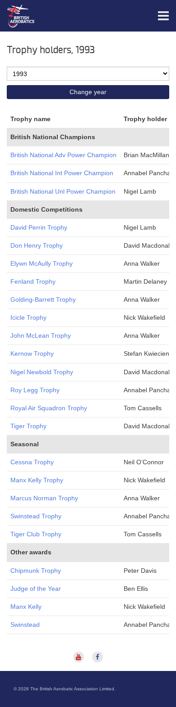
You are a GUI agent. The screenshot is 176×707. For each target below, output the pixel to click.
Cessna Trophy (32, 462)
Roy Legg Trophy (35, 390)
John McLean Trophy (40, 335)
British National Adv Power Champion (63, 155)
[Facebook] (97, 656)
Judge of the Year (35, 588)
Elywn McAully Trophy (41, 263)
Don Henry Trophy (36, 245)
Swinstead (25, 624)
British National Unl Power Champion (63, 191)
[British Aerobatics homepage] (9, 16)
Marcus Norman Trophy (44, 498)
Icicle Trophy (28, 317)
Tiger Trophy (28, 426)
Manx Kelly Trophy (36, 480)
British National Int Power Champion (61, 173)
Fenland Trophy (33, 281)
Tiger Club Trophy (35, 534)
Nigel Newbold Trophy (41, 372)
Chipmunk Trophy (35, 570)
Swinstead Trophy (35, 516)
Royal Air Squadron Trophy (48, 408)
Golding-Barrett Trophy (43, 299)
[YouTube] (79, 656)
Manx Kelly (26, 606)
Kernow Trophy (32, 353)
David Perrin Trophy (38, 227)
